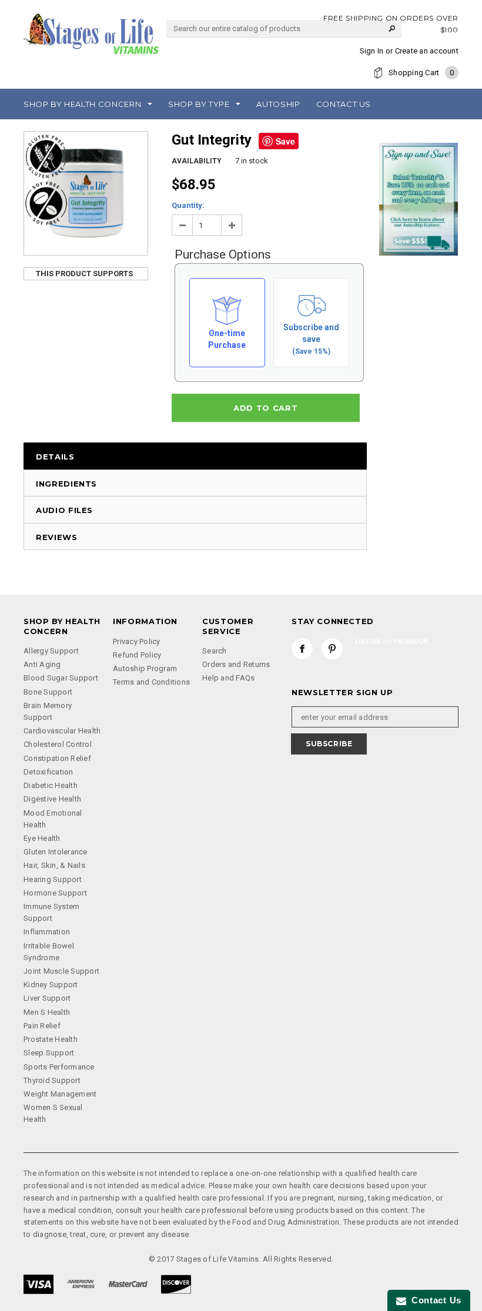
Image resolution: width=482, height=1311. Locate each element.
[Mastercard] (128, 1283)
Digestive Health (52, 798)
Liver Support (47, 998)
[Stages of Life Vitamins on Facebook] (302, 648)
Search (214, 650)
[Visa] (38, 1283)
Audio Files (64, 510)
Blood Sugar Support (61, 677)
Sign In (372, 50)
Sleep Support (49, 1052)
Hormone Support (55, 892)
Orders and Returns (236, 664)
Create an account (426, 50)
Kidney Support (51, 984)
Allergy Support (51, 650)
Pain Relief (42, 1025)
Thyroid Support (52, 1080)
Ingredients (66, 483)
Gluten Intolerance (56, 851)
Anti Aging (42, 664)
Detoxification (48, 771)
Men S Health (47, 1012)
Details (55, 456)
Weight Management (60, 1093)
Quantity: (188, 205)
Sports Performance (59, 1066)
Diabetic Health (51, 785)
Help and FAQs (228, 677)
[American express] (81, 1283)
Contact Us (433, 1300)
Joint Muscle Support (61, 971)
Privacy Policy (136, 641)
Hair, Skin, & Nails (54, 865)
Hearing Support (53, 879)
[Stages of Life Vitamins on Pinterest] (332, 648)
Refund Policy (137, 655)
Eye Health (42, 838)
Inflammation (47, 931)
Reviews (57, 537)
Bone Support (48, 692)
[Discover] (176, 1283)
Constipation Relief (57, 758)
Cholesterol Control (58, 744)
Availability (197, 161)
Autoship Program (145, 668)
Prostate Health (51, 1039)
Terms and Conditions (151, 682)
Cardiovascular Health (62, 730)
